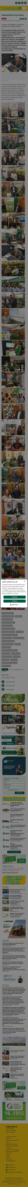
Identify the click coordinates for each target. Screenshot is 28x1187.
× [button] (24, 581)
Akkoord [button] (14, 597)
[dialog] (14, 593)
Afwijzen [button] (14, 601)
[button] (14, 605)
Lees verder (15, 593)
